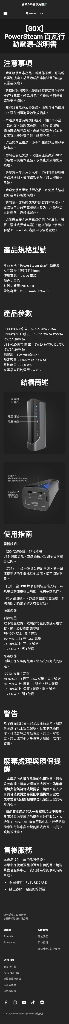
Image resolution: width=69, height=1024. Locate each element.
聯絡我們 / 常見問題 (49, 948)
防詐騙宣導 (10, 984)
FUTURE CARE (36, 882)
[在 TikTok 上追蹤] (33, 1002)
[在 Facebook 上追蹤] (6, 1002)
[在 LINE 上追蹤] (42, 1002)
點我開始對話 (35, 889)
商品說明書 (10, 966)
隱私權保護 (10, 990)
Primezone (9, 942)
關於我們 (43, 936)
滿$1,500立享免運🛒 (34, 4)
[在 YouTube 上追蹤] (24, 1002)
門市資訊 (43, 942)
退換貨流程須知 (12, 978)
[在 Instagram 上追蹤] (15, 1002)
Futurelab (9, 936)
